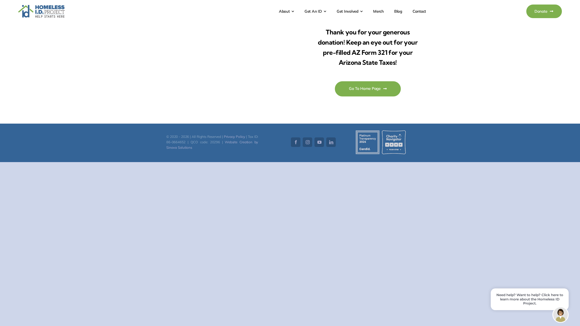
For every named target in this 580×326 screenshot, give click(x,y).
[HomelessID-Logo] (41, 7)
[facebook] (295, 142)
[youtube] (319, 142)
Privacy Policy (234, 136)
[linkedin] (331, 142)
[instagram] (307, 142)
